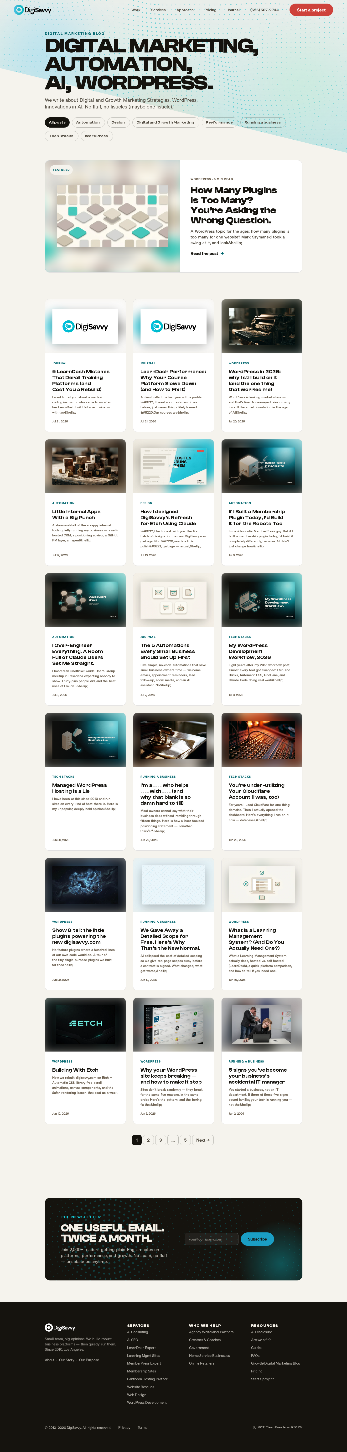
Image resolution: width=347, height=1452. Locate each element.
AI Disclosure (261, 1331)
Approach (185, 9)
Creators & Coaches (205, 1339)
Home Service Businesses (209, 1355)
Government (199, 1347)
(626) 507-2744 (264, 9)
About (49, 1359)
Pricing (210, 9)
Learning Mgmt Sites (143, 1355)
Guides (256, 1347)
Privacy (124, 1427)
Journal (233, 9)
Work (135, 9)
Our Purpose (89, 1359)
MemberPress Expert (144, 1363)
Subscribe (257, 1239)
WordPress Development (147, 1402)
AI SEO (132, 1339)
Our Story (66, 1359)
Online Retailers (201, 1363)
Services (158, 9)
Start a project (311, 10)
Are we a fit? (261, 1339)
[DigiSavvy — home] (33, 10)
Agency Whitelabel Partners (211, 1331)
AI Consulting (137, 1331)
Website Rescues (140, 1386)
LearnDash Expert (141, 1347)
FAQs (255, 1355)
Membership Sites (141, 1371)
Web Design (136, 1394)
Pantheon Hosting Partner (147, 1378)
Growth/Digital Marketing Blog (275, 1363)
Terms (142, 1427)
